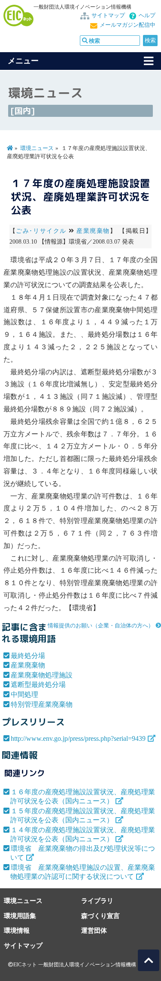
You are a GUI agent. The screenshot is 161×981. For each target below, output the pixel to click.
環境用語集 (20, 915)
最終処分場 (28, 655)
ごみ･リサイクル (41, 231)
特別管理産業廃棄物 (42, 704)
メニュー (23, 60)
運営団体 (94, 930)
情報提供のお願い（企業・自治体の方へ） (101, 626)
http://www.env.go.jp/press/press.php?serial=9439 (78, 738)
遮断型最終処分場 (38, 684)
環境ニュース (37, 148)
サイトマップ (108, 16)
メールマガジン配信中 (127, 25)
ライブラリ (97, 900)
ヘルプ (147, 16)
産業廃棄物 (93, 231)
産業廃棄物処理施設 (42, 675)
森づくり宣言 (100, 915)
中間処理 (24, 694)
